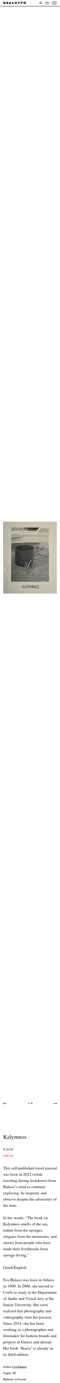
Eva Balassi (19, 1367)
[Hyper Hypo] (14, 3)
